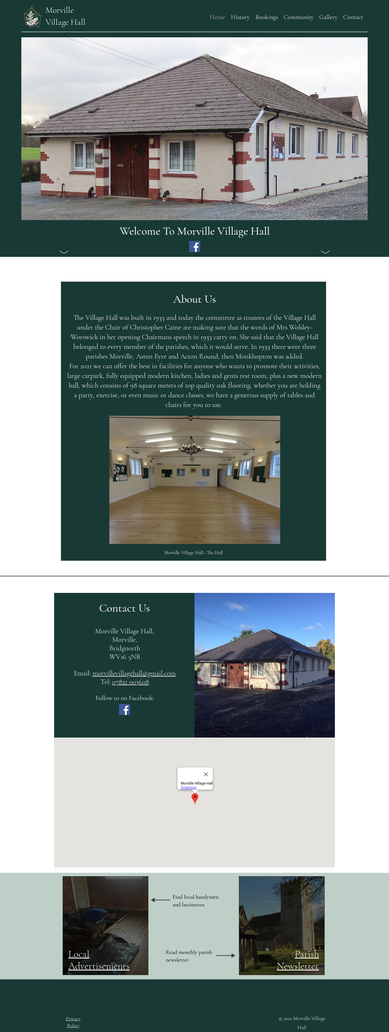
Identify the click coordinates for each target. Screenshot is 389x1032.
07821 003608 (130, 681)
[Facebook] (194, 246)
